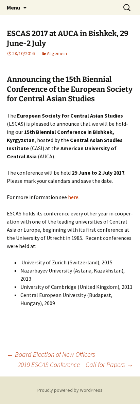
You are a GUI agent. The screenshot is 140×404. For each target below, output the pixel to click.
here (73, 197)
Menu (13, 7)
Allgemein (57, 53)
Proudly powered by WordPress (70, 390)
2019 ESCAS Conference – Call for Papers (75, 364)
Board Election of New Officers (51, 354)
